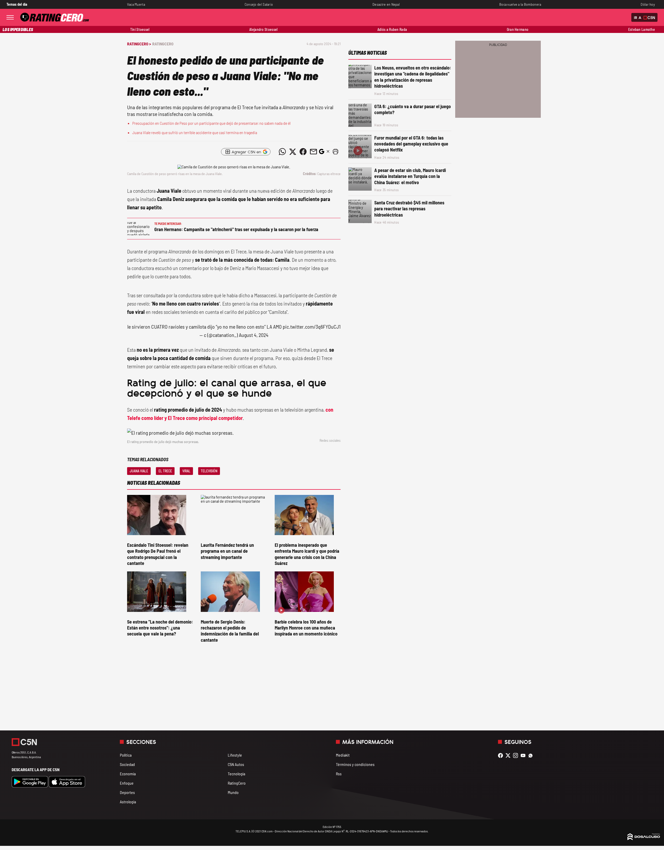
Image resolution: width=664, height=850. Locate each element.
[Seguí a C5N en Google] (322, 152)
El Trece (165, 471)
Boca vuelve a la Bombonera (520, 4)
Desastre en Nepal (386, 4)
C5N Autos (236, 764)
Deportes (127, 792)
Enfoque (127, 782)
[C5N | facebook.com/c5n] (502, 755)
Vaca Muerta (136, 4)
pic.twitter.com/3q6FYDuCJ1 (312, 326)
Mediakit (343, 754)
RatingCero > (139, 43)
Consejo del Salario (259, 4)
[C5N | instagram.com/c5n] (517, 755)
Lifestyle (235, 754)
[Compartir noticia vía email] (313, 152)
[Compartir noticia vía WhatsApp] (282, 152)
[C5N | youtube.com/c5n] (524, 755)
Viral (186, 471)
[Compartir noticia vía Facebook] (303, 152)
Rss (339, 773)
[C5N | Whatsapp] (532, 755)
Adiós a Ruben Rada (392, 29)
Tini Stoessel (140, 29)
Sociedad (127, 764)
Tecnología (236, 773)
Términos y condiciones (355, 764)
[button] (335, 152)
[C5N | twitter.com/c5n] (509, 755)
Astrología (128, 801)
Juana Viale (139, 471)
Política (126, 754)
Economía (128, 773)
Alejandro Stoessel (263, 29)
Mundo (233, 792)
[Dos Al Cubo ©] (643, 838)
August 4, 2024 (253, 335)
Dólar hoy (648, 4)
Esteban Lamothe (641, 29)
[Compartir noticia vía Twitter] (292, 152)
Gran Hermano (517, 29)
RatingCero (163, 43)
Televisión (209, 471)
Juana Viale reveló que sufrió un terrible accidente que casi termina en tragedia (194, 132)
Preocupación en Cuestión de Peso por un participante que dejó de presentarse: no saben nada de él (211, 123)
